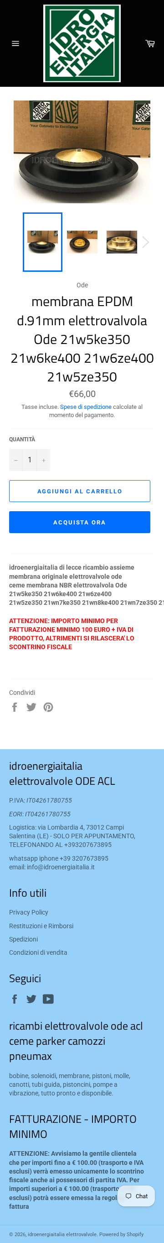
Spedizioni (23, 939)
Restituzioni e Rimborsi (41, 926)
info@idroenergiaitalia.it (61, 867)
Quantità (22, 439)
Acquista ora (79, 522)
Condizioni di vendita (38, 952)
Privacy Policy (28, 912)
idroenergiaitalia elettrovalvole (62, 1235)
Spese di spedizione (86, 406)
